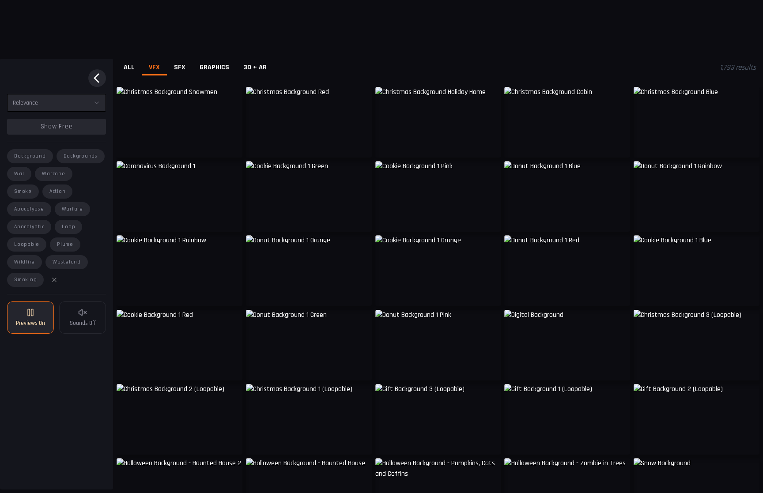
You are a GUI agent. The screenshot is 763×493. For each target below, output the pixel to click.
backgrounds (81, 156)
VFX (154, 67)
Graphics (214, 67)
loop (68, 226)
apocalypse (29, 209)
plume (65, 244)
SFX (179, 67)
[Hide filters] (97, 78)
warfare (72, 209)
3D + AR (255, 67)
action (57, 191)
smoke (23, 191)
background (30, 156)
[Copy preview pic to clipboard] (129, 144)
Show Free (57, 126)
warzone (53, 173)
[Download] (230, 218)
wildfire (24, 262)
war (19, 173)
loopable (26, 244)
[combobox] (56, 103)
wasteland (67, 262)
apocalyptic (29, 226)
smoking (25, 279)
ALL (129, 67)
